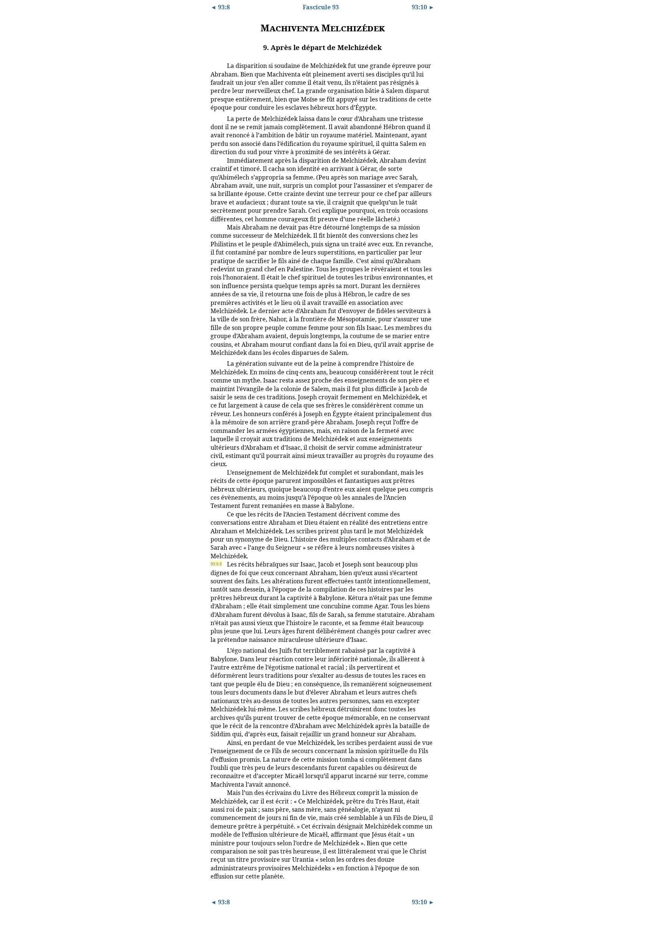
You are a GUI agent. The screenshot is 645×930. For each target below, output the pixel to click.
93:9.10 (217, 742)
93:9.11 (217, 792)
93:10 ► (423, 7)
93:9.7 (216, 514)
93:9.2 (216, 118)
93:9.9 (216, 650)
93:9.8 (216, 564)
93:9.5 (216, 363)
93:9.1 (216, 65)
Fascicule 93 (321, 7)
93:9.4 (216, 227)
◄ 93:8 (220, 7)
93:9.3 (216, 160)
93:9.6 (216, 472)
